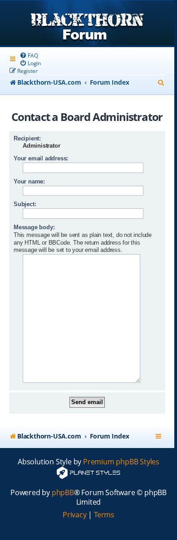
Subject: (25, 204)
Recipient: (27, 138)
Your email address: (41, 158)
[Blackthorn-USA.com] (87, 23)
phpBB (63, 492)
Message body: (34, 227)
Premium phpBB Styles (121, 462)
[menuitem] (29, 55)
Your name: (29, 181)
